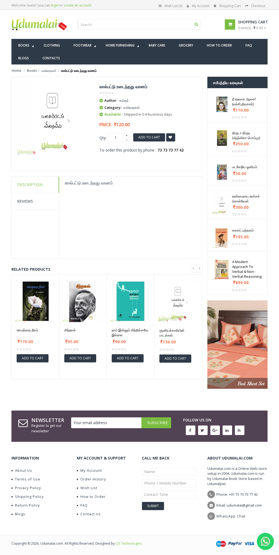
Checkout (258, 6)
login (55, 5)
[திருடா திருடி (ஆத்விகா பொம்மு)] (222, 138)
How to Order (93, 496)
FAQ (84, 505)
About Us (23, 470)
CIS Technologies (129, 543)
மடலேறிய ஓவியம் (244, 166)
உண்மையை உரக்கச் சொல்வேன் (246, 198)
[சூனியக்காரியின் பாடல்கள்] (178, 301)
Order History (93, 479)
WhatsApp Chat (230, 516)
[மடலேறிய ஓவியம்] (222, 172)
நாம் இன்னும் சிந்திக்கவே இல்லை (130, 332)
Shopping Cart (230, 6)
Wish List (88, 487)
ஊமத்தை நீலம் (27, 330)
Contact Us (90, 513)
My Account (201, 6)
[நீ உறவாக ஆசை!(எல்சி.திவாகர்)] (222, 104)
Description (30, 184)
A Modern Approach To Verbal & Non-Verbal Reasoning (247, 269)
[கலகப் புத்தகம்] (222, 238)
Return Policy (27, 505)
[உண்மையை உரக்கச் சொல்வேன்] (222, 204)
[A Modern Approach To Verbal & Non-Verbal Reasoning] (222, 269)
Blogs (20, 513)
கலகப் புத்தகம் (243, 230)
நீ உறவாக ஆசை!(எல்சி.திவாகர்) (244, 101)
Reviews (25, 201)
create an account (77, 5)
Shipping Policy (29, 496)
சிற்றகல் (70, 330)
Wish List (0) (173, 6)
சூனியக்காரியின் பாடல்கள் (171, 333)
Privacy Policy (28, 487)
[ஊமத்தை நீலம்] (35, 301)
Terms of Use (27, 479)
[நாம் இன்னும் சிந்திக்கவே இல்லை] (130, 301)
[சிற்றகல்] (83, 301)
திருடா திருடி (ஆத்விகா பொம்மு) (246, 135)
